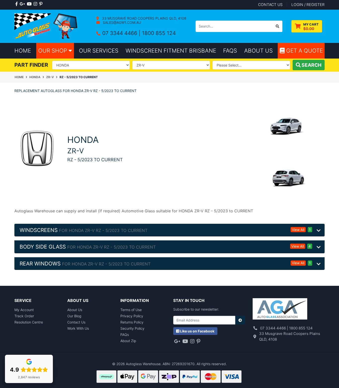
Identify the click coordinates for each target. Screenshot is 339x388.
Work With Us (78, 328)
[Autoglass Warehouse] (46, 26)
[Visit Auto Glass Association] (280, 309)
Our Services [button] (98, 50)
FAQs (124, 334)
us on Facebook (197, 331)
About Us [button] (258, 50)
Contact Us (76, 322)
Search (311, 65)
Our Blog (74, 316)
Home (22, 50)
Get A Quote (304, 50)
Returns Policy (131, 322)
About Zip (128, 341)
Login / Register (308, 4)
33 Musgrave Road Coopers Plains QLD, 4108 (143, 18)
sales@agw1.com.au (121, 22)
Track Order (24, 316)
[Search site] (277, 26)
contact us (270, 4)
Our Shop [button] (53, 50)
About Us (74, 310)
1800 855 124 (159, 33)
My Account (24, 310)
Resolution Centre (28, 322)
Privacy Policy (131, 316)
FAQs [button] (230, 50)
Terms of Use (131, 310)
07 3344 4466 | (122, 33)
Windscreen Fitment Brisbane (171, 50)
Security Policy (132, 328)
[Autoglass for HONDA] (37, 148)
